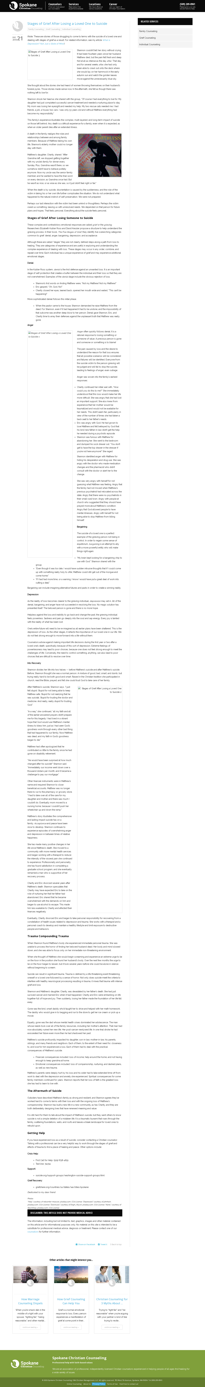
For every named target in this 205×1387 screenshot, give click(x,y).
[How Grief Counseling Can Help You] (71, 1274)
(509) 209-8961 (188, 6)
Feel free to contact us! (129, 1384)
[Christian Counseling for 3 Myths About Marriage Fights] (112, 1274)
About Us (87, 1384)
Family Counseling (36, 29)
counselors (32, 1232)
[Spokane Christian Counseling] (27, 6)
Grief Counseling (53, 29)
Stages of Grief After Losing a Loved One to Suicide (67, 23)
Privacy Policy (99, 1383)
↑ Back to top (116, 1244)
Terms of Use (112, 1384)
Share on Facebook (86, 1244)
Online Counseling (74, 1384)
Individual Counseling (71, 29)
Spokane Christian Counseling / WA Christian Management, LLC (73, 1380)
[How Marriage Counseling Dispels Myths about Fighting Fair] (30, 1274)
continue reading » (30, 1327)
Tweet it (103, 1244)
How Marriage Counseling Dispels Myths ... (30, 1303)
